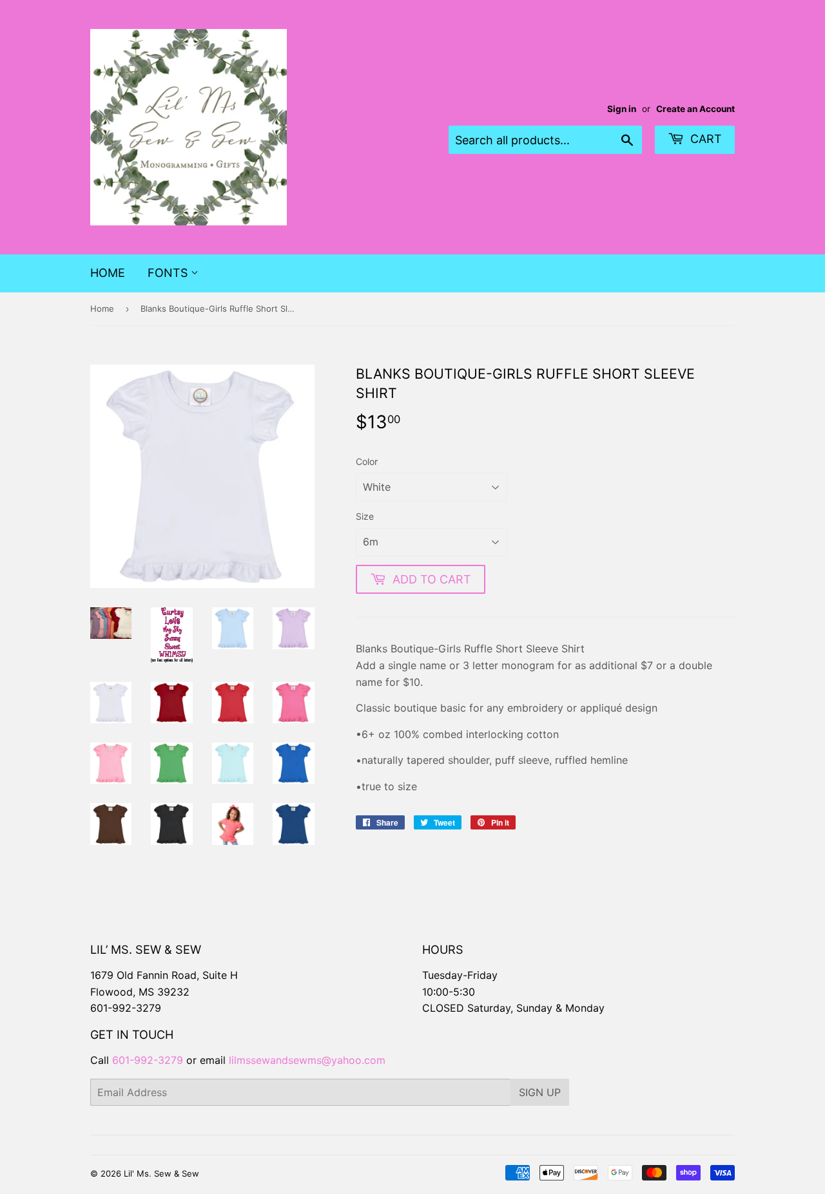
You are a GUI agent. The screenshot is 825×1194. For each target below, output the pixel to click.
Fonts (169, 273)
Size (365, 516)
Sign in (621, 109)
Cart (704, 139)
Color (367, 461)
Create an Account (695, 109)
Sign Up (540, 1092)
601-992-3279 (125, 1007)
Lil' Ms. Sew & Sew (161, 1173)
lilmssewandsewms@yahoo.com (307, 1060)
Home (107, 273)
